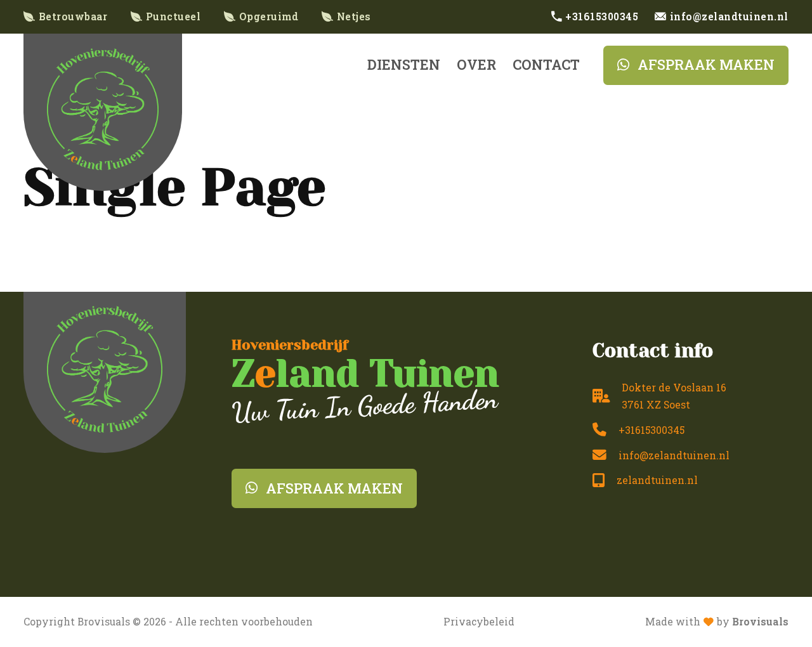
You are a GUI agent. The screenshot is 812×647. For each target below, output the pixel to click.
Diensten (403, 64)
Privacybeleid (478, 621)
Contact (546, 64)
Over (476, 64)
